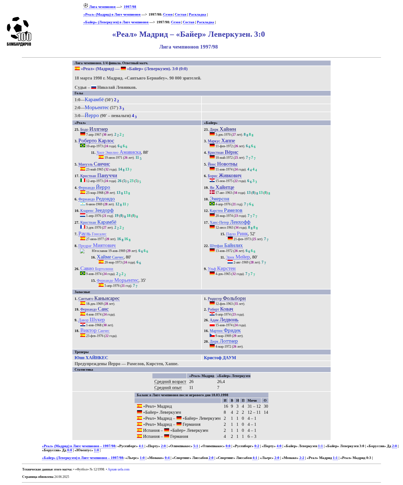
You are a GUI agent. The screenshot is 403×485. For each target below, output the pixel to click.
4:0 (279, 446)
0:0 (228, 446)
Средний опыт (168, 387)
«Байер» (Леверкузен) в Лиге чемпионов (116, 22)
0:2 (256, 446)
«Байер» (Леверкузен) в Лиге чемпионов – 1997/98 (82, 458)
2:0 (163, 446)
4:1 (141, 446)
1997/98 (130, 7)
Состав (180, 14)
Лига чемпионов (102, 7)
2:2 (301, 458)
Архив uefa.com (118, 469)
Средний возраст (170, 381)
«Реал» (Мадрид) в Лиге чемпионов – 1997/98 (78, 446)
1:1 (320, 446)
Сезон (167, 14)
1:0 (96, 450)
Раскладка (197, 14)
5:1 (195, 446)
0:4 (167, 458)
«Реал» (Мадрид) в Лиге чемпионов (112, 14)
